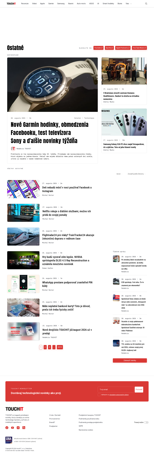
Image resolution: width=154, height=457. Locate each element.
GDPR (81, 426)
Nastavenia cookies (86, 430)
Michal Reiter (48, 195)
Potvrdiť (139, 389)
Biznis (120, 3)
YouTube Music (138, 48)
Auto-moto (81, 3)
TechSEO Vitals (29, 450)
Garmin (51, 3)
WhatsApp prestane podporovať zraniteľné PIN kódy (67, 284)
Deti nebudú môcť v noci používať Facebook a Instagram (67, 189)
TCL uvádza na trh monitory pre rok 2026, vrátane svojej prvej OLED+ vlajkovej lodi (132, 347)
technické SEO (11, 450)
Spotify (108, 48)
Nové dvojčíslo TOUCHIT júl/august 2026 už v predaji (67, 331)
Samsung (60, 3)
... (53, 347)
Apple (42, 3)
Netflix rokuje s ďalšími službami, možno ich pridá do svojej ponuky (67, 213)
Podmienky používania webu (89, 419)
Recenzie (25, 3)
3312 (60, 347)
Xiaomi (70, 3)
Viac (128, 3)
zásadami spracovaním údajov (119, 395)
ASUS (91, 3)
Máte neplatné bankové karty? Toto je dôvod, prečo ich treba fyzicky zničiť (66, 308)
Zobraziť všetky (130, 360)
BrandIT (52, 422)
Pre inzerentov (54, 419)
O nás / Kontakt (55, 415)
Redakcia (125, 271)
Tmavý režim (139, 422)
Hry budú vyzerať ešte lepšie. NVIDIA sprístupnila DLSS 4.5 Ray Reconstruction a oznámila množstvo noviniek (65, 260)
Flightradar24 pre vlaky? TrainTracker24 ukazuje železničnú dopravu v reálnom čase (68, 237)
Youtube (97, 48)
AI (98, 3)
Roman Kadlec (47, 268)
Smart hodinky (108, 3)
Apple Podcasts (122, 48)
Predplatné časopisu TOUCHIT (90, 415)
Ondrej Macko (108, 102)
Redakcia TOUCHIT (24, 148)
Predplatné (53, 426)
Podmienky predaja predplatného (91, 422)
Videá (34, 3)
